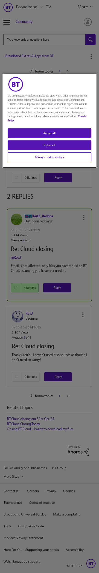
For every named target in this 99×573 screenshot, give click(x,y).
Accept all (49, 133)
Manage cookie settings (49, 157)
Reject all (49, 145)
